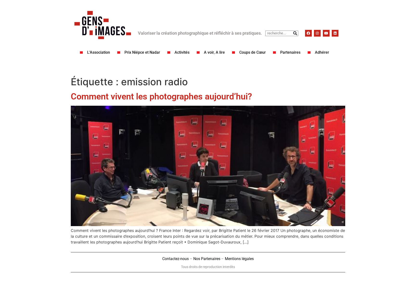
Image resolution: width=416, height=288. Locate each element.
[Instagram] (317, 33)
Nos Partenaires (206, 258)
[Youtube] (326, 33)
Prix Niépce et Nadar (142, 52)
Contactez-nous (175, 258)
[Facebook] (308, 33)
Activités (182, 52)
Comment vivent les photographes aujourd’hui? (161, 97)
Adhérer (322, 52)
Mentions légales (239, 258)
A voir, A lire (214, 52)
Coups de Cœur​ (252, 52)
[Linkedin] (335, 33)
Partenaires (290, 52)
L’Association (98, 52)
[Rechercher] (295, 33)
